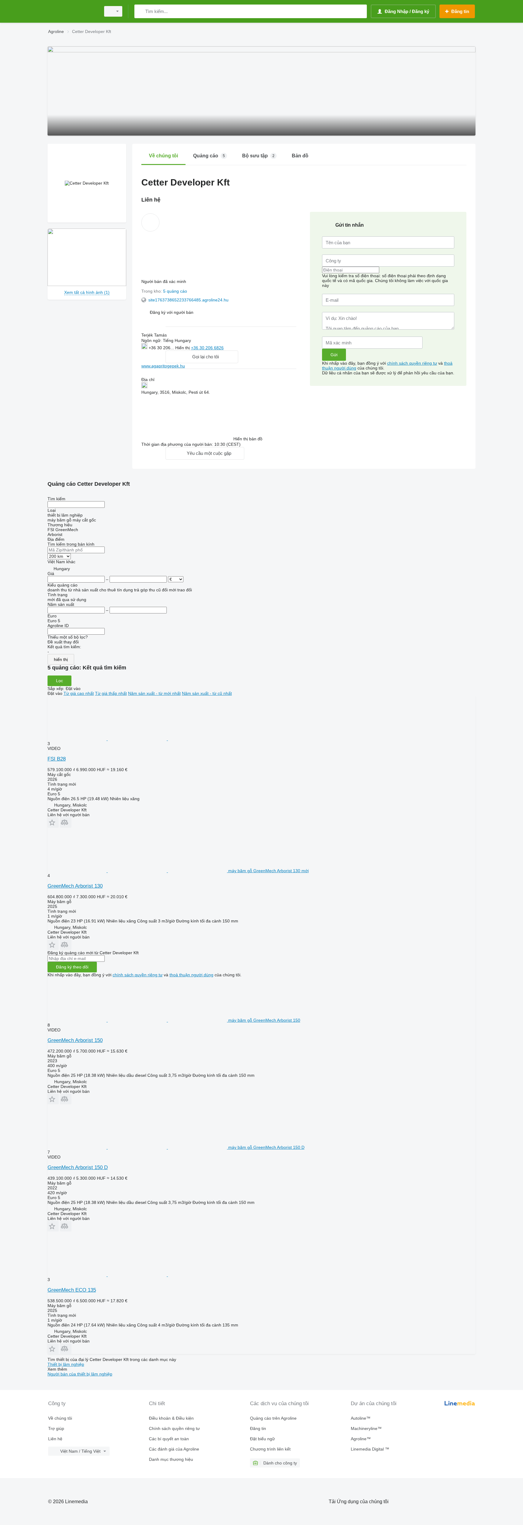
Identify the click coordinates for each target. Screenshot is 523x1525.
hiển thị (61, 659)
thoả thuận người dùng (191, 974)
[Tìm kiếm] (140, 11)
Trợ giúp (56, 1428)
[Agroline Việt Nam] (72, 11)
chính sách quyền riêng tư (412, 363)
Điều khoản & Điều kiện (171, 1418)
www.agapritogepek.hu (163, 365)
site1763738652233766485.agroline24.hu (188, 299)
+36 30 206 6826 (207, 347)
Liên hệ (55, 1438)
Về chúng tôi (60, 1418)
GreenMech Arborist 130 (75, 886)
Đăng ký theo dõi (72, 967)
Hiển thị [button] (183, 347)
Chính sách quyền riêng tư (174, 1428)
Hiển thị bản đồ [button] (247, 438)
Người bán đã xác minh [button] (164, 281)
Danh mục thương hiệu (171, 1459)
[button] (171, 312)
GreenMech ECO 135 (72, 1290)
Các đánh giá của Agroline (174, 1449)
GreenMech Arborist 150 (75, 1040)
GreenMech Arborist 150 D (78, 1167)
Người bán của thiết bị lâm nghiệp (80, 1374)
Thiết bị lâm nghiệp (66, 1364)
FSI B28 (57, 759)
